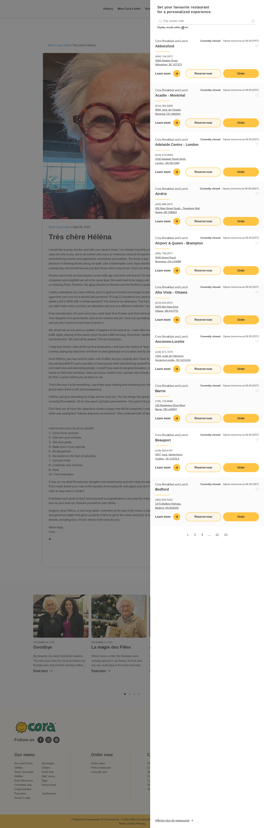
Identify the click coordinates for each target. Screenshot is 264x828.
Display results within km (172, 27)
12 (217, 534)
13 (225, 534)
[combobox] (207, 21)
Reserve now (203, 73)
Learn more (163, 73)
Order (241, 73)
